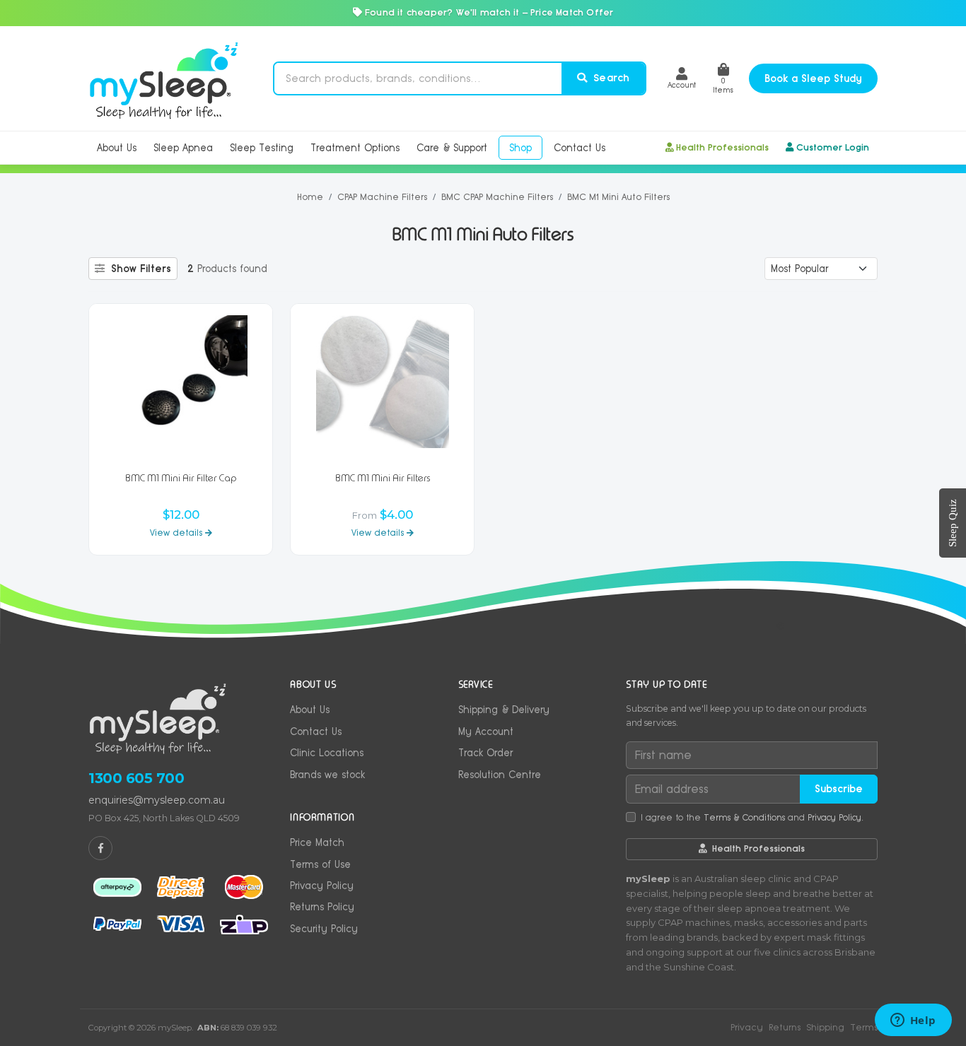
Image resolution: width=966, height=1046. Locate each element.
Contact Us (316, 731)
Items (723, 85)
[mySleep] (163, 78)
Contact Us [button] (579, 147)
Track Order (485, 752)
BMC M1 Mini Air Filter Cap (180, 478)
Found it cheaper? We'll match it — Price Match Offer (488, 12)
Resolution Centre (499, 774)
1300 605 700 (136, 778)
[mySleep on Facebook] (100, 848)
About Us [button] (116, 147)
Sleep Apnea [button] (183, 147)
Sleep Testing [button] (261, 147)
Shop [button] (520, 147)
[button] (682, 78)
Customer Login (832, 147)
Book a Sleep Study (813, 78)
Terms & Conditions (744, 818)
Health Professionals (722, 147)
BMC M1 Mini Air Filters (382, 478)
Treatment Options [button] (355, 147)
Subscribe (839, 788)
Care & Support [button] (452, 147)
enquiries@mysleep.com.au (156, 800)
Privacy (747, 1027)
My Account (485, 731)
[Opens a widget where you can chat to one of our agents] (913, 1021)
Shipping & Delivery (503, 709)
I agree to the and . (752, 818)
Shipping (825, 1027)
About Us (310, 709)
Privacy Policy (322, 885)
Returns (785, 1027)
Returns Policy (322, 906)
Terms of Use (320, 864)
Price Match (317, 842)
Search (609, 77)
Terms (864, 1027)
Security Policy (324, 928)
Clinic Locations (326, 752)
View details (177, 532)
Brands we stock (327, 774)
